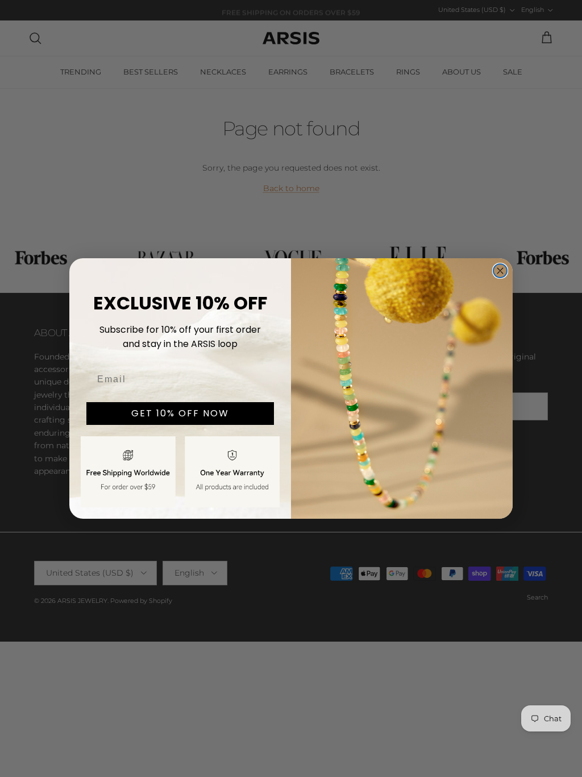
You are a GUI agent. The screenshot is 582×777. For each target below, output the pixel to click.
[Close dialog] (500, 271)
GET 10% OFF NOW (180, 413)
